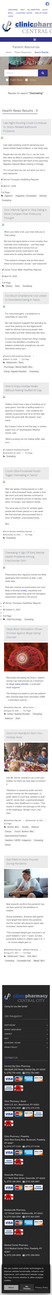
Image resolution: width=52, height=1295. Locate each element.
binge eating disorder (18, 683)
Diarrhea (43, 195)
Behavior (35, 826)
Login (10, 16)
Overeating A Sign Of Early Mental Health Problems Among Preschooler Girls (24, 556)
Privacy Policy (10, 1047)
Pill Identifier (33, 9)
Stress (8, 844)
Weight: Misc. (39, 960)
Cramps (8, 831)
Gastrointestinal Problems (16, 835)
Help (23, 9)
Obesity (9, 286)
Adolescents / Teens (15, 362)
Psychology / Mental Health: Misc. (18, 366)
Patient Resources (23, 52)
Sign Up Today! (41, 13)
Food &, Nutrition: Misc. (24, 831)
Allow (11, 1287)
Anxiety (25, 826)
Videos (32, 79)
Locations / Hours (24, 13)
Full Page (5, 192)
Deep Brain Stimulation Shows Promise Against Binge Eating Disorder (24, 633)
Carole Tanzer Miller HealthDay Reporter (23, 269)
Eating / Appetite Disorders (15, 371)
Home (8, 52)
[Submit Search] (43, 73)
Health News (16, 79)
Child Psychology (14, 619)
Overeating (6, 200)
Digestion (9, 195)
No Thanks (26, 1287)
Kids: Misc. (32, 956)
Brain (17, 286)
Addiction (9, 718)
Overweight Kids (24, 960)
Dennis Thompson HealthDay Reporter (21, 179)
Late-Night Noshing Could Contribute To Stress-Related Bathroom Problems (25, 127)
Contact (8, 1034)
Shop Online (9, 1025)
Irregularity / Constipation (26, 195)
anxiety (23, 590)
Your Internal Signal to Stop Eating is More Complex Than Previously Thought (25, 214)
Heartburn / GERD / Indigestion (18, 840)
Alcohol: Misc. (13, 826)
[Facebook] (47, 4)
